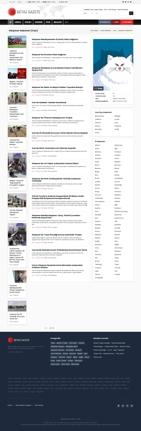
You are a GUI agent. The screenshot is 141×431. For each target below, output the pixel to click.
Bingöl (97, 172)
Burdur (117, 175)
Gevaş (97, 126)
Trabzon (98, 268)
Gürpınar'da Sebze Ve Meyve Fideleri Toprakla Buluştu (57, 87)
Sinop (117, 258)
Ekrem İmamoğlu (100, 350)
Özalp (117, 129)
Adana (97, 145)
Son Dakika (70, 350)
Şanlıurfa (118, 254)
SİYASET (28, 22)
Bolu (96, 175)
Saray (97, 132)
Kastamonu (119, 218)
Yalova (97, 274)
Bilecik (117, 168)
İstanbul (118, 208)
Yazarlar (81, 343)
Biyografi (78, 350)
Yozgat (117, 274)
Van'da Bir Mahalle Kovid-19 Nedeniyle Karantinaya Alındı (59, 250)
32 (50, 328)
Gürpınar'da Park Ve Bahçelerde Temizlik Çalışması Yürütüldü (56, 179)
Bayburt (98, 168)
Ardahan (98, 158)
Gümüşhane (100, 201)
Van (114, 30)
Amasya (118, 152)
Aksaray (98, 152)
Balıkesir (118, 162)
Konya (97, 231)
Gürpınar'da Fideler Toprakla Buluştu (16, 142)
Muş (116, 241)
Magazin (54, 357)
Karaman (118, 215)
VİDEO (116, 22)
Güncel (65, 354)
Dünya (87, 357)
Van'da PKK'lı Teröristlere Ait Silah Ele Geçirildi (54, 148)
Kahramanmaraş (121, 211)
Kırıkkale (98, 225)
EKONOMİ (38, 22)
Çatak (117, 119)
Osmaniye (118, 248)
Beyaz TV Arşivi (62, 343)
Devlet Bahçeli (112, 9)
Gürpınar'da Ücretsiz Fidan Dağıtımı (49, 54)
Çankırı (97, 182)
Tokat (117, 264)
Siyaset (79, 354)
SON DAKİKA (127, 22)
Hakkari (117, 201)
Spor (85, 354)
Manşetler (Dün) (72, 346)
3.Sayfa (70, 361)
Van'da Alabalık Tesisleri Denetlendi (49, 102)
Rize (96, 251)
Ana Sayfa (12, 2)
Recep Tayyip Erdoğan (96, 9)
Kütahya (118, 231)
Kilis (116, 221)
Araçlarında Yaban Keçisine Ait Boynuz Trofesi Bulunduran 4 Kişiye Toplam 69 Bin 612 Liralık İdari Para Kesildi (17, 255)
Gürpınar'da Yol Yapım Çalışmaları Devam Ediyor (55, 163)
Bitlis (116, 172)
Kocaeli (117, 228)
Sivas (116, 261)
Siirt (96, 258)
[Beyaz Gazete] (19, 340)
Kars (96, 218)
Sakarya (118, 251)
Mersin (117, 238)
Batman (118, 165)
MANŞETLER (105, 22)
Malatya (98, 234)
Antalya (117, 155)
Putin (105, 9)
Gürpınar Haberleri (125, 30)
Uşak (96, 271)
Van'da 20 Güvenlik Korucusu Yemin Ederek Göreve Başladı (60, 133)
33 (53, 328)
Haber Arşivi (55, 364)
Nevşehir (98, 244)
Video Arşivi (65, 364)
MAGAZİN (57, 22)
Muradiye (98, 129)
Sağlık (81, 357)
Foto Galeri (73, 343)
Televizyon (78, 361)
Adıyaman (118, 145)
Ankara (63, 2)
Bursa (97, 178)
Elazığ (97, 191)
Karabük (98, 215)
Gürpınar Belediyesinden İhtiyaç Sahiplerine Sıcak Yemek (17, 288)
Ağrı (116, 148)
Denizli (97, 185)
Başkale (117, 116)
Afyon (97, 148)
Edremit (98, 123)
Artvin (117, 158)
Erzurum (98, 195)
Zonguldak (99, 278)
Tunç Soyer (120, 354)
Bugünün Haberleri (57, 350)
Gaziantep (99, 198)
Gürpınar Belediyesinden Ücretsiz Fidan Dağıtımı (55, 39)
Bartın (97, 165)
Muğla (97, 241)
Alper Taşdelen (118, 350)
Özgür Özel (98, 354)
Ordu (97, 248)
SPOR (48, 22)
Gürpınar (118, 126)
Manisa (117, 234)
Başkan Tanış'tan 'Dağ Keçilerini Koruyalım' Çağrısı (17, 183)
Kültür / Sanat (61, 361)
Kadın (53, 361)
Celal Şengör (98, 346)
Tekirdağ (98, 264)
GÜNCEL (18, 22)
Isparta (97, 208)
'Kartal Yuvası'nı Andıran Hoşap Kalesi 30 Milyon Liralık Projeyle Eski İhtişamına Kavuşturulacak (58, 197)
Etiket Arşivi (75, 364)
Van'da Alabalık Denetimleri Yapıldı (16, 212)
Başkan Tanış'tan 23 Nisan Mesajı (16, 82)
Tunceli (117, 268)
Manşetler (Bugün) (57, 346)
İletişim (20, 2)
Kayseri (97, 221)
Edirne (117, 188)
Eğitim (75, 357)
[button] (66, 22)
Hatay (97, 205)
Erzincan (118, 191)
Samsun (98, 254)
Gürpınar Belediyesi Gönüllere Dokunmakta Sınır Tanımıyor (17, 111)
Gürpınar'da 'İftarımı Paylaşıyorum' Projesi (52, 117)
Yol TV (110, 350)
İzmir (97, 211)
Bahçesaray (99, 116)
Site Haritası (39, 405)
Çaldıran (98, 119)
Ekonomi (73, 354)
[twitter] (125, 2)
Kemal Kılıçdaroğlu (122, 9)
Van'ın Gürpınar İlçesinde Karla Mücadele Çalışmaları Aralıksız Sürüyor (57, 266)
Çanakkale (119, 178)
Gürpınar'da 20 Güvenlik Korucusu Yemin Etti (17, 316)
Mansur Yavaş (125, 346)
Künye (10, 405)
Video (53, 343)
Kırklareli (118, 225)
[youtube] (131, 2)
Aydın (97, 162)
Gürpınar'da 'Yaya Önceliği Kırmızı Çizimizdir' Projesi (57, 234)
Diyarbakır (118, 185)
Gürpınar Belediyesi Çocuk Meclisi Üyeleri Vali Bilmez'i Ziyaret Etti (57, 69)
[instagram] (128, 2)
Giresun (117, 198)
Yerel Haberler (105, 30)
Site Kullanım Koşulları (23, 405)
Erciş (116, 123)
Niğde (117, 244)
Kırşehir (97, 228)
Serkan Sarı (98, 357)
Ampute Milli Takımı (111, 346)
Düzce (97, 188)
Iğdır (116, 205)
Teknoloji (62, 357)
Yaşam (69, 357)
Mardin (97, 238)
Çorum (117, 182)
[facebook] (123, 2)
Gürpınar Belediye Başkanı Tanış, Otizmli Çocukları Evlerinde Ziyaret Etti (56, 216)
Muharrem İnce (108, 354)
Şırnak (97, 261)
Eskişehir (118, 195)
